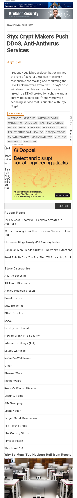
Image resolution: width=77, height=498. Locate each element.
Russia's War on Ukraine (20, 388)
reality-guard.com (19, 132)
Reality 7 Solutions (54, 127)
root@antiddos (55, 132)
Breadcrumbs (16, 114)
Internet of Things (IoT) (19, 343)
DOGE (8, 320)
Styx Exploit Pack (42, 136)
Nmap (22, 127)
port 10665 (34, 127)
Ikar (42, 123)
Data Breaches (13, 305)
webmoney (30, 141)
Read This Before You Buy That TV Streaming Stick (37, 257)
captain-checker (48, 118)
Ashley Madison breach (19, 290)
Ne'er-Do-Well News (17, 358)
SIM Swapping (13, 403)
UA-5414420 (14, 141)
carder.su (31, 123)
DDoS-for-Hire (13, 313)
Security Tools (13, 395)
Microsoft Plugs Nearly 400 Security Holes (32, 242)
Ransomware (12, 380)
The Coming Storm (16, 433)
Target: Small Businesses (20, 418)
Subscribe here (7, 159)
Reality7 (38, 132)
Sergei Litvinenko (18, 136)
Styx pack (60, 136)
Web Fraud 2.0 (13, 448)
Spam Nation (12, 410)
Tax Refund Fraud (15, 425)
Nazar (12, 127)
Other (8, 365)
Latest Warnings (15, 350)
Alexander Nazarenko (21, 118)
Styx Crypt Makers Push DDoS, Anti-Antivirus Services (37, 43)
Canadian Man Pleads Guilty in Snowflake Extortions (38, 250)
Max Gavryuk (55, 123)
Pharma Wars (13, 373)
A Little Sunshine (15, 275)
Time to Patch (13, 440)
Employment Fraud (16, 328)
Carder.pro (15, 123)
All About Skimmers (17, 283)
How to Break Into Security (22, 335)
